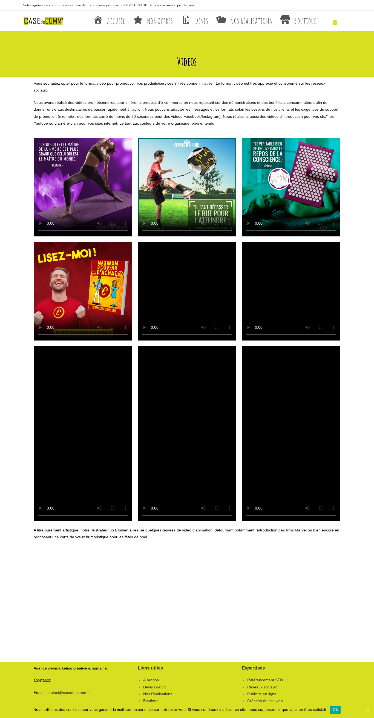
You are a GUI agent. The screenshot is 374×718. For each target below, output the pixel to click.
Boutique (151, 701)
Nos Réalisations (157, 694)
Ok (335, 709)
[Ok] (367, 710)
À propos (151, 680)
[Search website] (348, 21)
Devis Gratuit (154, 687)
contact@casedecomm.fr (68, 692)
